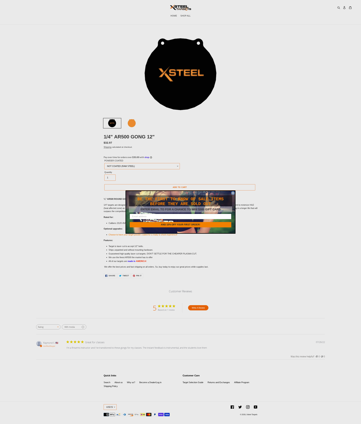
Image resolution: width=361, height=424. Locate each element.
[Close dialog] (233, 193)
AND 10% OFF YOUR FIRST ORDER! (180, 224)
